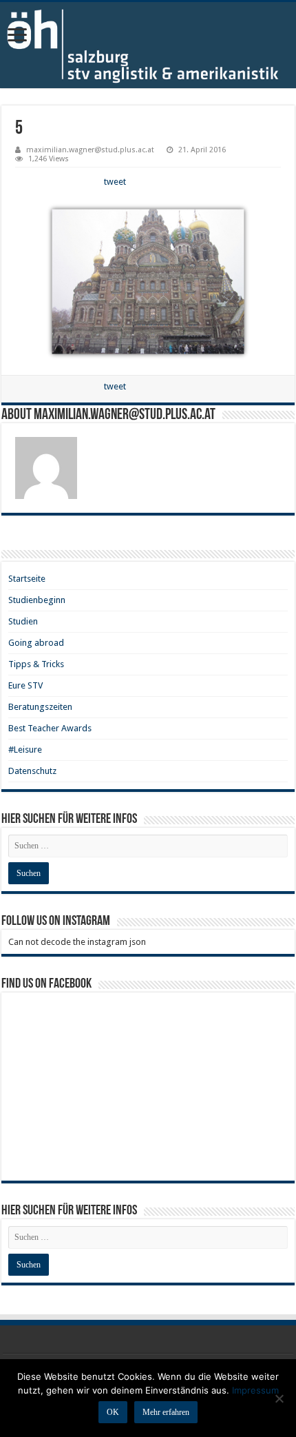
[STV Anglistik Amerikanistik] (148, 45)
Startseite (26, 578)
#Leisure (25, 749)
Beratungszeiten (40, 707)
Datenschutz (32, 771)
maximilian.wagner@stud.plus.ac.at (90, 149)
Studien (23, 621)
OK (113, 1412)
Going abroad (36, 643)
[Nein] (279, 1398)
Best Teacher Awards (50, 728)
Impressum (255, 1390)
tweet (115, 181)
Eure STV (25, 685)
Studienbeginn (36, 600)
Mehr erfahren (165, 1412)
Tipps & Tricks (36, 664)
